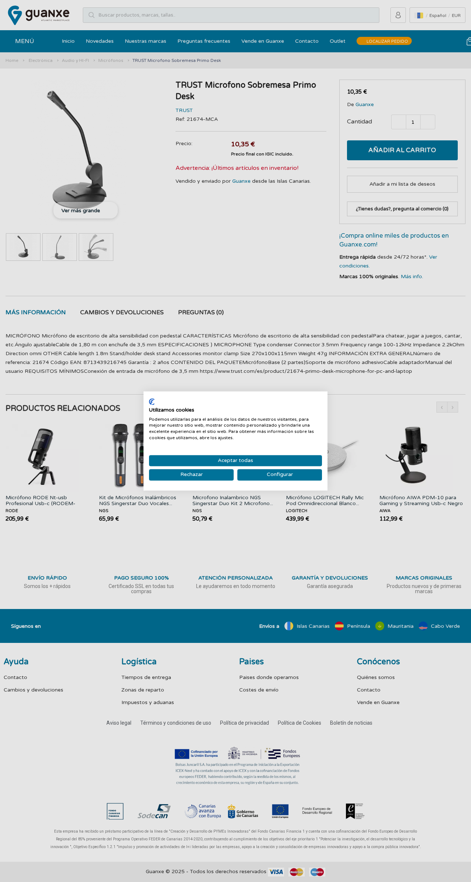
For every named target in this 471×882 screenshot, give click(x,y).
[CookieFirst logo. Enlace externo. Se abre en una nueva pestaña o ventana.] (152, 401)
